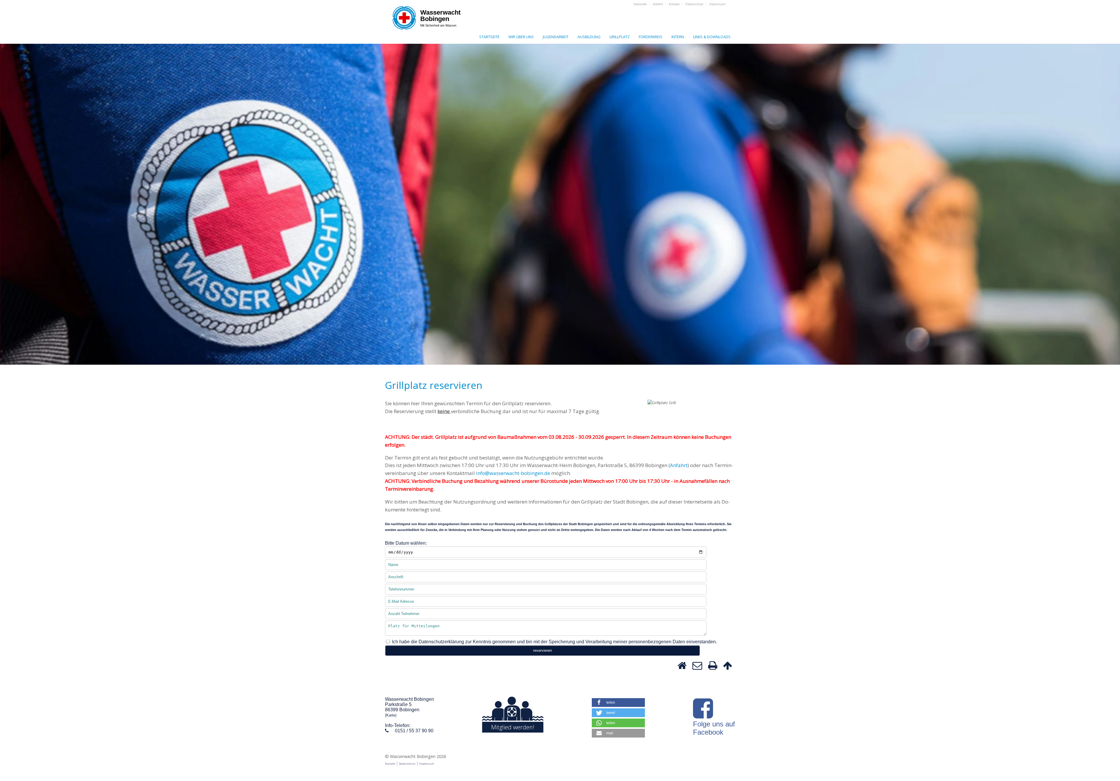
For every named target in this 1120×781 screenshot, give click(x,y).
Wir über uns (521, 36)
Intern (677, 36)
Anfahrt (658, 4)
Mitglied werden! (512, 727)
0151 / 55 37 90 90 (414, 730)
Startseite (640, 4)
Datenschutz (694, 4)
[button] (618, 702)
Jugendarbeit (555, 36)
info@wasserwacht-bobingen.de (513, 473)
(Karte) (390, 715)
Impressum (717, 4)
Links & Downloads (712, 36)
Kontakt (674, 4)
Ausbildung (589, 36)
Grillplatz (619, 36)
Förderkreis (650, 36)
